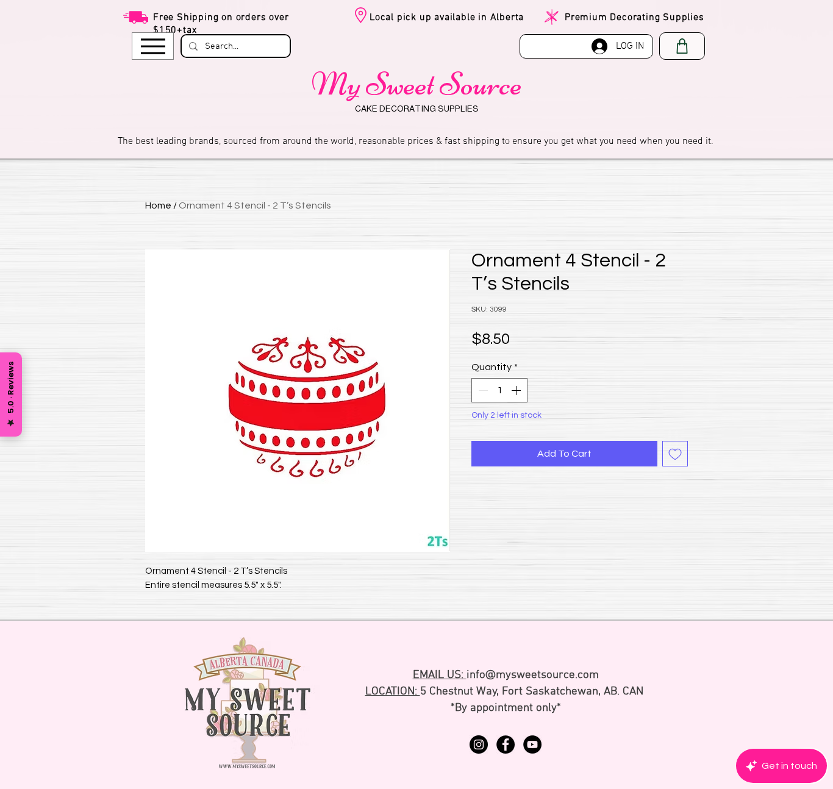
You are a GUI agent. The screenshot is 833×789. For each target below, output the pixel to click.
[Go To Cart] (682, 46)
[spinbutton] (499, 390)
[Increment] (517, 390)
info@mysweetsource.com (533, 675)
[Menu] (153, 46)
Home (158, 205)
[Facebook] (505, 744)
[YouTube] (532, 744)
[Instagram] (479, 744)
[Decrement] (481, 390)
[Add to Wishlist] (675, 453)
